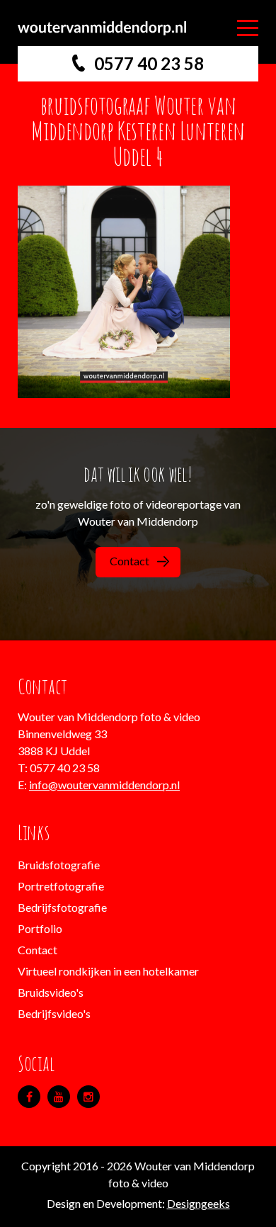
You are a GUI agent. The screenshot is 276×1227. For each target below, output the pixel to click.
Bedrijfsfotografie (62, 907)
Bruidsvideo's (51, 992)
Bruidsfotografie (59, 864)
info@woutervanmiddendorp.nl (104, 784)
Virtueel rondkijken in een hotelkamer (108, 971)
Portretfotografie (61, 886)
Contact (129, 560)
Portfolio (40, 928)
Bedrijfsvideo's (54, 1013)
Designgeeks (198, 1203)
